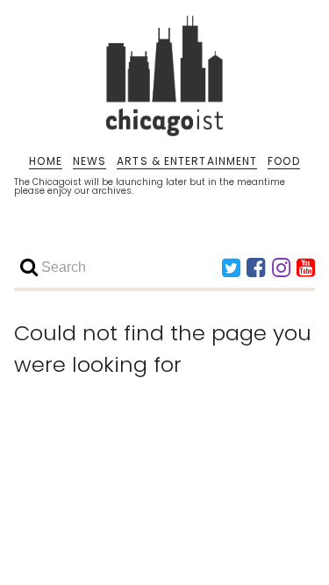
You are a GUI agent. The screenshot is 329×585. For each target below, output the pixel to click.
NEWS (89, 161)
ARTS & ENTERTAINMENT (187, 161)
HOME (45, 161)
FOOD (283, 161)
